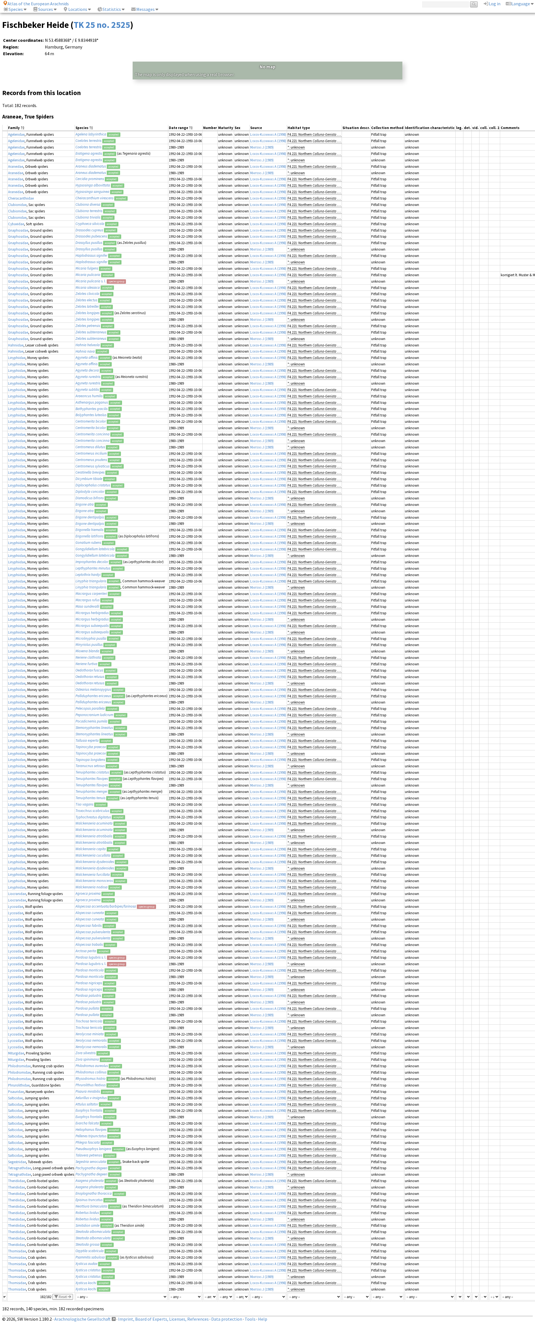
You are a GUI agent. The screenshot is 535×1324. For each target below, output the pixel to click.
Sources (45, 9)
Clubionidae (17, 204)
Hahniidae (15, 345)
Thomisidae (17, 1251)
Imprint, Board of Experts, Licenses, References (163, 1319)
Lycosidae (15, 906)
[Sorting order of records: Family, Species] (23, 128)
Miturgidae (16, 1053)
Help (262, 1319)
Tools (250, 1319)
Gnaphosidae (18, 230)
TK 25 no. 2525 (102, 24)
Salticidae (15, 1098)
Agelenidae (16, 134)
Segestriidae (17, 1162)
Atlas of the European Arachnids (38, 3)
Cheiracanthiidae (21, 198)
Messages (145, 9)
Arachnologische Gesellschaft (82, 1319)
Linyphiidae (16, 357)
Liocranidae (17, 893)
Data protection (226, 1319)
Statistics (112, 9)
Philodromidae (19, 1066)
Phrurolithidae (19, 1085)
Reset (63, 1296)
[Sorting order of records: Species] (91, 128)
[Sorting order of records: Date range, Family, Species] (191, 128)
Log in (494, 3)
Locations (77, 9)
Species (16, 9)
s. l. (91, 281)
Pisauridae (16, 1091)
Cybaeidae (16, 224)
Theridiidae (16, 1180)
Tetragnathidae (19, 1168)
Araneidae (15, 166)
